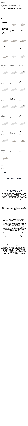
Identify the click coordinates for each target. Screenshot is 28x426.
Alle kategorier (4, 8)
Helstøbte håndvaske (11, 8)
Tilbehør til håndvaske (5, 10)
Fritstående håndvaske (19, 8)
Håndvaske (4, 2)
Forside (2, 2)
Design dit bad (9, 236)
